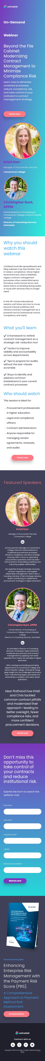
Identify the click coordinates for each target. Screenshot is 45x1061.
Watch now (22, 457)
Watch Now (14, 114)
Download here (16, 1014)
